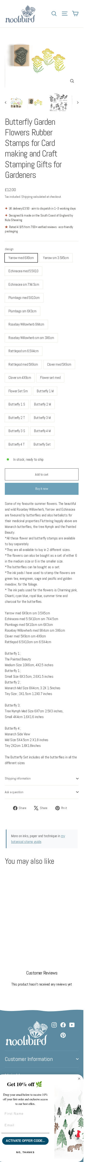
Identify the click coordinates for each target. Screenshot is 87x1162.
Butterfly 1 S (16, 404)
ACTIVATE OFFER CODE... (25, 1141)
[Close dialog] (79, 1079)
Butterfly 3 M (42, 417)
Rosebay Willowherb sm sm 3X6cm (31, 337)
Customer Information (29, 1059)
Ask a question (14, 792)
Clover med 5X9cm (59, 364)
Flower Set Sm (18, 391)
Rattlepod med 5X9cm (23, 364)
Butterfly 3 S (16, 431)
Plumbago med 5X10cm (24, 297)
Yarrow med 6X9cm (21, 257)
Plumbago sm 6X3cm (22, 311)
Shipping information (18, 778)
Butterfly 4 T (16, 444)
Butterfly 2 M (42, 404)
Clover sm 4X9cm (19, 377)
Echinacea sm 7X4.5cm (23, 284)
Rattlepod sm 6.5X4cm (23, 351)
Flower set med (50, 377)
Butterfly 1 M (45, 391)
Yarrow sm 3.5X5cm (56, 257)
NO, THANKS (25, 1152)
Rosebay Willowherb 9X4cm (26, 324)
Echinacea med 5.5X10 (23, 271)
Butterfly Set (42, 444)
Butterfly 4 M (42, 431)
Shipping (26, 197)
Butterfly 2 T (16, 417)
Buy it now (41, 488)
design (9, 249)
